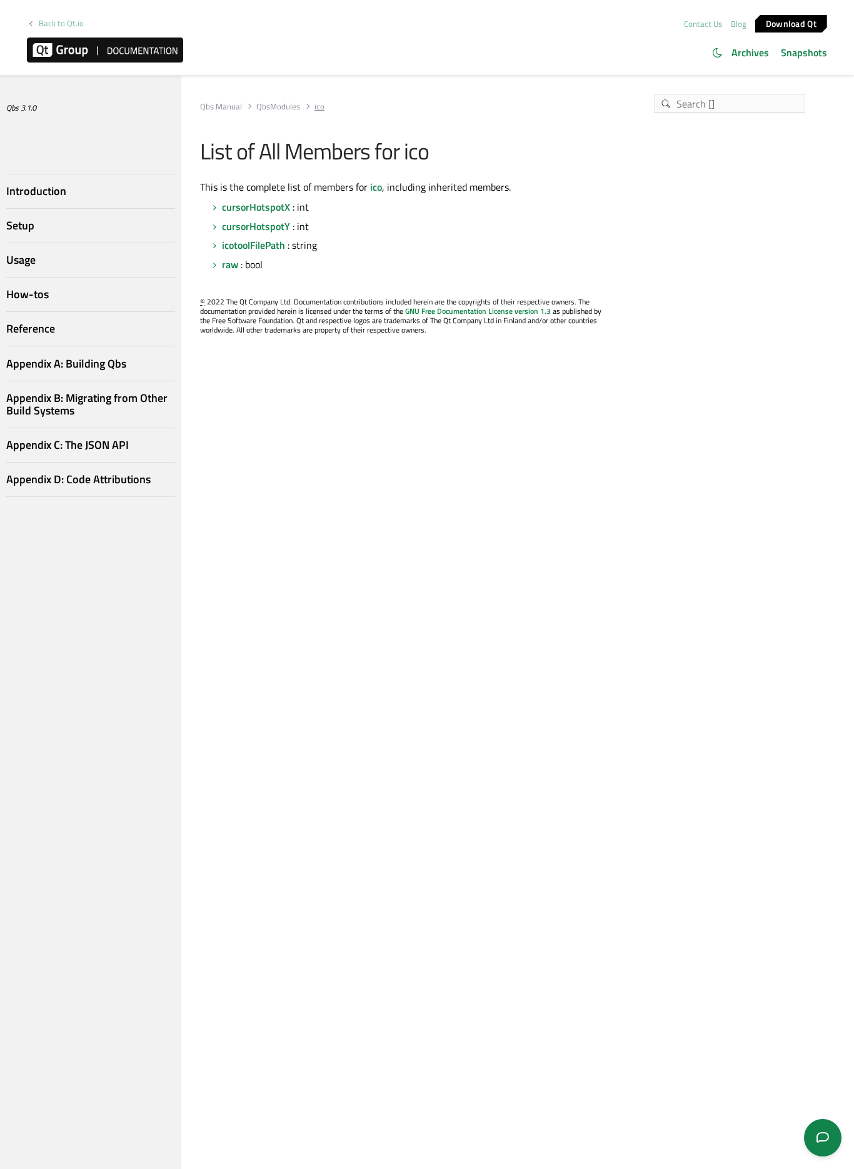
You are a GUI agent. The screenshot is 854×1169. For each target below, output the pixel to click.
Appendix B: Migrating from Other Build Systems (87, 404)
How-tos (27, 294)
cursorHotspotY (256, 226)
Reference (30, 328)
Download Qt (791, 22)
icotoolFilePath (253, 245)
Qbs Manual (221, 107)
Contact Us (703, 24)
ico (376, 186)
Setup (20, 225)
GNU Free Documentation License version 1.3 (478, 311)
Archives (750, 52)
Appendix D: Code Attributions (78, 479)
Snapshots (804, 52)
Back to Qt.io (61, 23)
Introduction (36, 191)
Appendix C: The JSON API (67, 444)
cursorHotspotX (256, 206)
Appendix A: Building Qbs (66, 363)
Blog (738, 24)
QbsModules (278, 107)
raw (230, 264)
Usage (21, 259)
